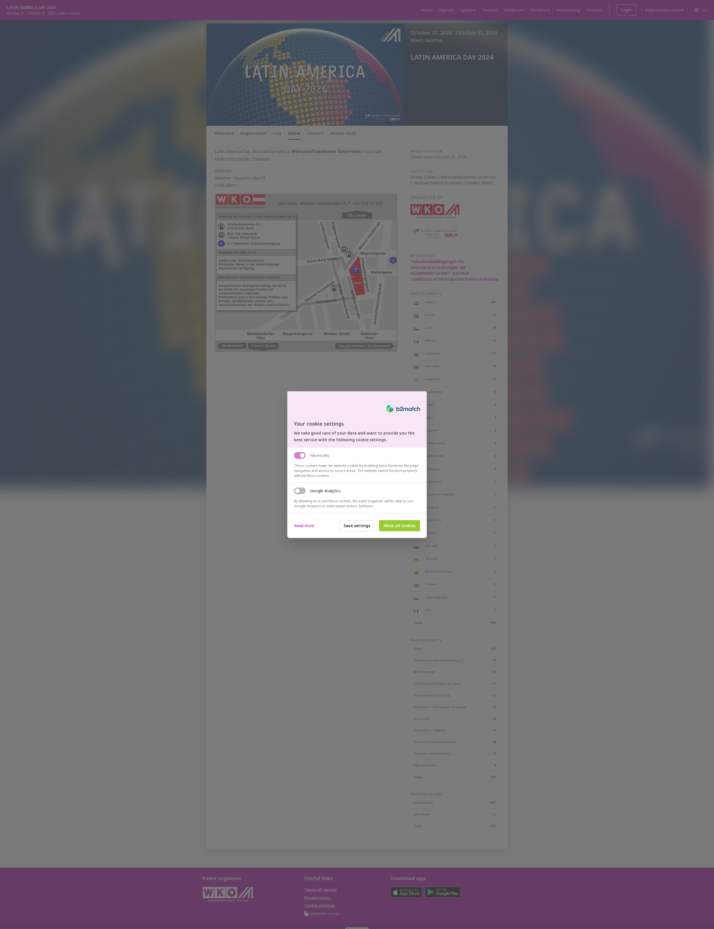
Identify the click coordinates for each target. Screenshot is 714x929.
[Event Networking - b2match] (403, 409)
